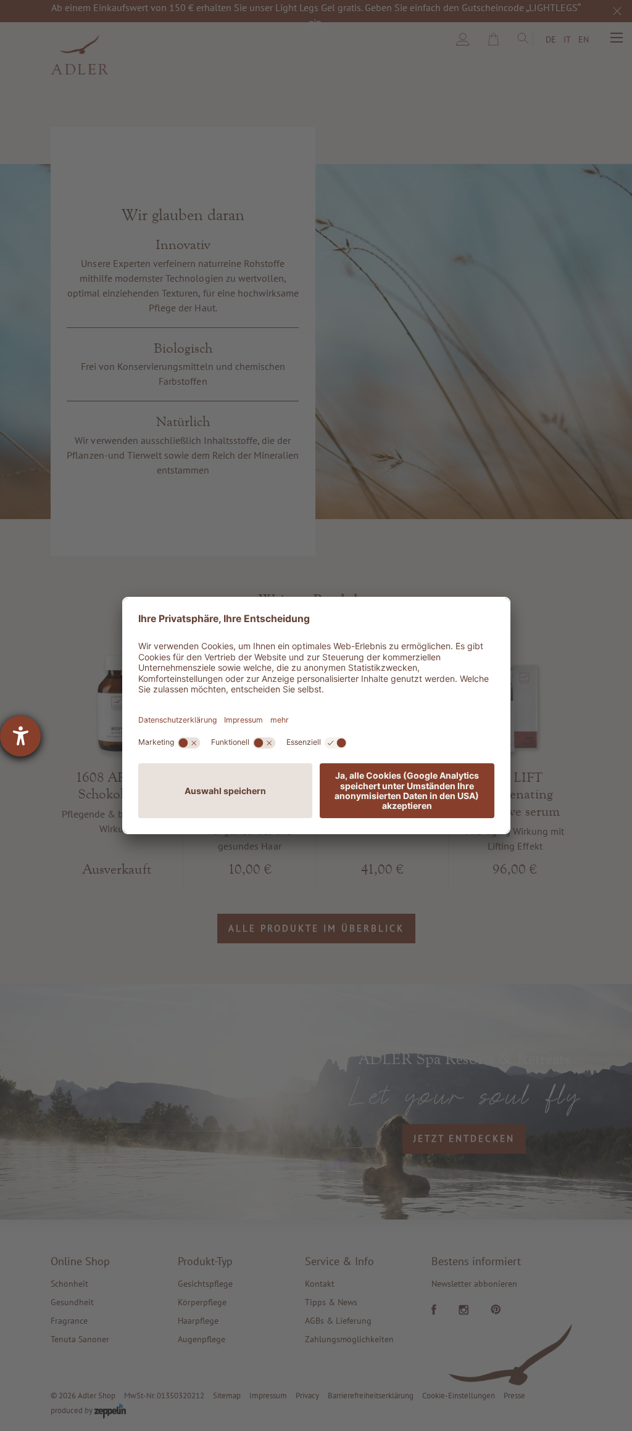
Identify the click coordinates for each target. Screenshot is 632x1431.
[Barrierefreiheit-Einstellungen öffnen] (20, 736)
